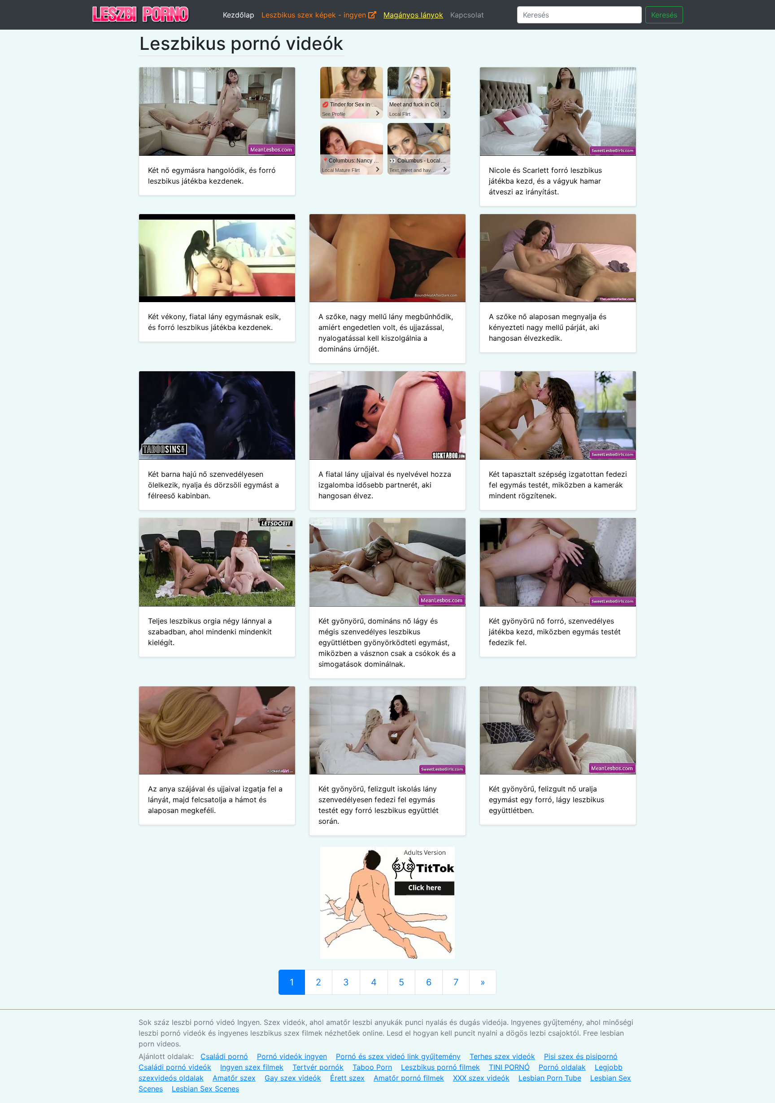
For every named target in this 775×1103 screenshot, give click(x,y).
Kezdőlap (238, 14)
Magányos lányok (413, 14)
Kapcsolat (467, 14)
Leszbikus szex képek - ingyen (314, 14)
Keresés (664, 14)
